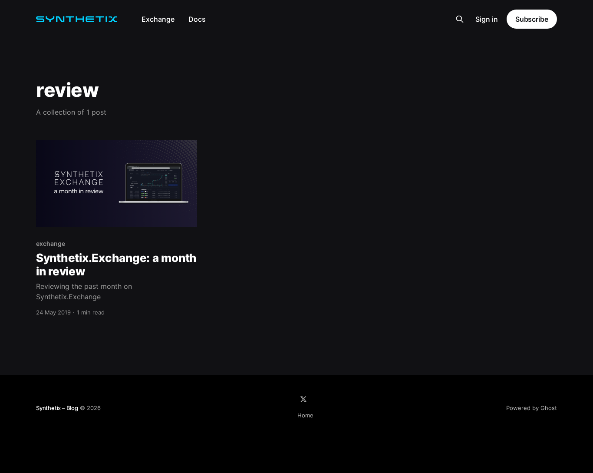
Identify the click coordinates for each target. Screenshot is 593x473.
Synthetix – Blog (57, 407)
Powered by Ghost (531, 407)
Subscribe (531, 19)
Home (305, 415)
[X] (303, 399)
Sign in (486, 19)
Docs (197, 19)
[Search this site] (460, 19)
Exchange (158, 19)
